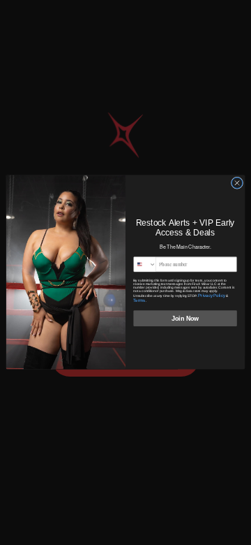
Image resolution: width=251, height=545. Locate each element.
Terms (139, 300)
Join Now (185, 318)
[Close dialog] (236, 183)
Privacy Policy (211, 295)
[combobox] (145, 264)
